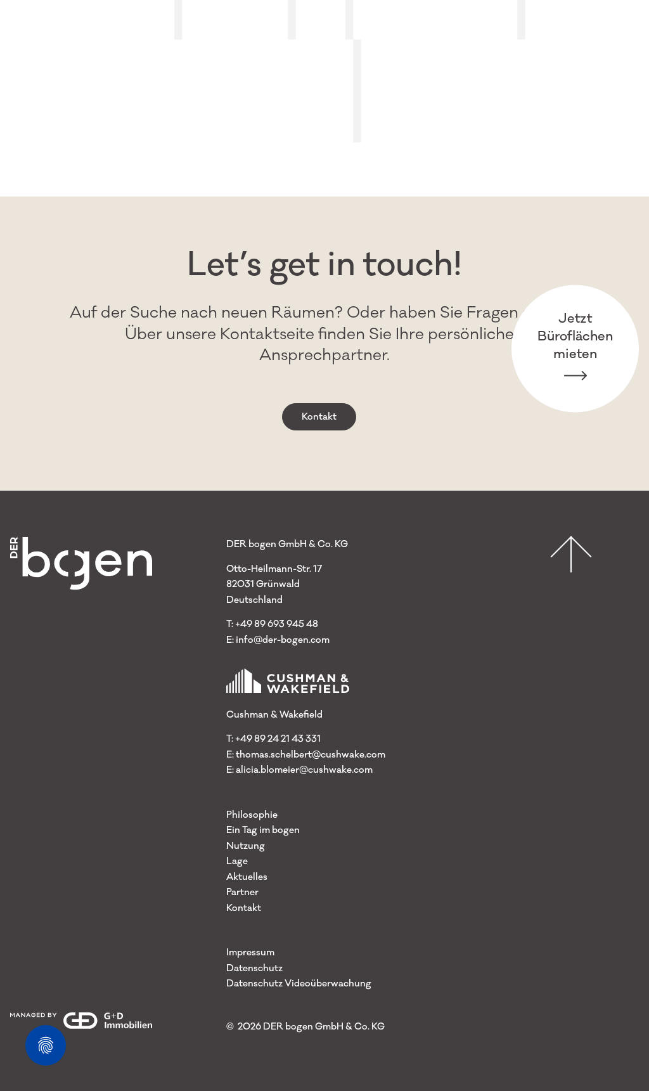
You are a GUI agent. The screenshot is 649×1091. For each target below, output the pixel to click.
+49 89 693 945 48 (276, 624)
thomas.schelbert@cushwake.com (310, 755)
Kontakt (319, 417)
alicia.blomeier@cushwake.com (304, 770)
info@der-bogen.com (283, 640)
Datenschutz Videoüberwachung (298, 984)
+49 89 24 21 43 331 (278, 739)
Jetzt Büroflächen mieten (575, 335)
